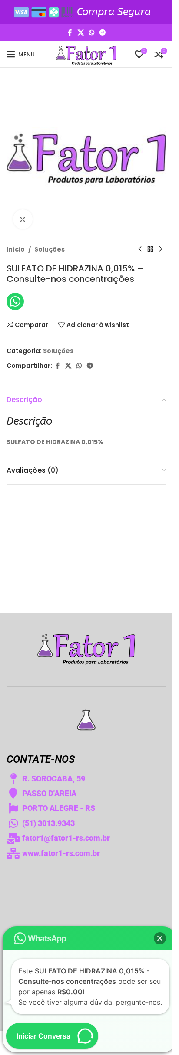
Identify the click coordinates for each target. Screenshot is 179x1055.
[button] (160, 938)
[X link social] (80, 33)
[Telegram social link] (102, 33)
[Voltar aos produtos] (150, 249)
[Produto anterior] (140, 249)
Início (16, 249)
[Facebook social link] (70, 33)
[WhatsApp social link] (91, 33)
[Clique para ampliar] (23, 219)
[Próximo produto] (161, 249)
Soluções (49, 249)
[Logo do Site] (86, 53)
